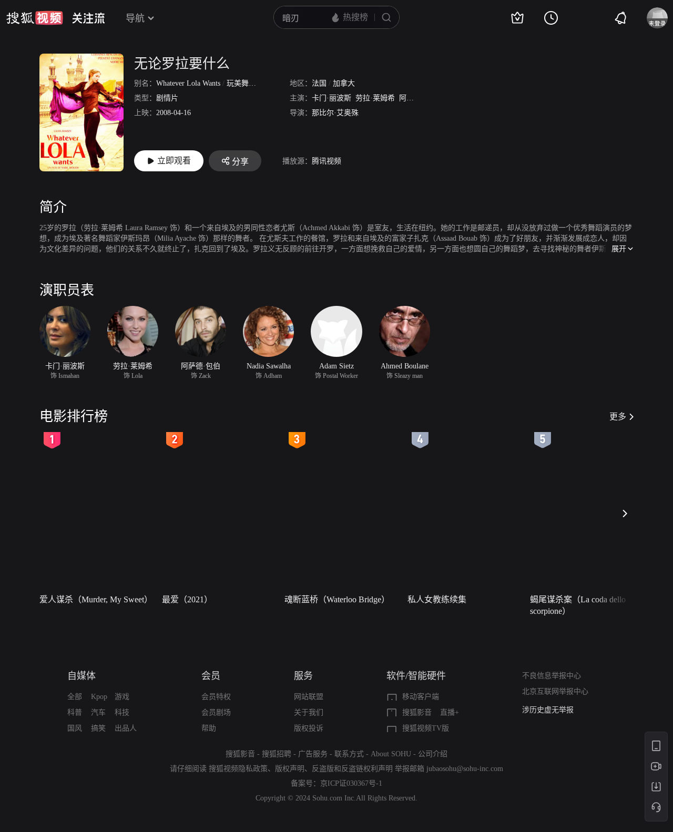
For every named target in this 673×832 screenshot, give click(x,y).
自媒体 (81, 676)
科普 (74, 712)
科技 (122, 712)
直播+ (449, 712)
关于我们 (308, 712)
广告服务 (313, 754)
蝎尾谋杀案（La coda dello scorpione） (578, 605)
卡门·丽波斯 (331, 98)
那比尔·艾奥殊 (335, 113)
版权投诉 (308, 728)
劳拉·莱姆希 (375, 98)
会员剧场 (216, 712)
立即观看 (174, 160)
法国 (319, 83)
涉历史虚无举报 (548, 710)
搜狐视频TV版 (425, 728)
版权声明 (289, 769)
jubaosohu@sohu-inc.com (464, 769)
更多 (617, 416)
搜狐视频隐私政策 (238, 769)
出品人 (126, 728)
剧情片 (167, 98)
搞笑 (98, 728)
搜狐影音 (417, 712)
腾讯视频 (326, 161)
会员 (210, 676)
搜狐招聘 (276, 754)
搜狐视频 (34, 17)
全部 (74, 697)
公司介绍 (432, 754)
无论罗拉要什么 (182, 63)
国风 (74, 728)
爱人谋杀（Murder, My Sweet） (95, 599)
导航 (135, 18)
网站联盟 (308, 697)
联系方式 (349, 754)
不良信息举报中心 (551, 676)
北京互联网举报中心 (555, 691)
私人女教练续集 (436, 599)
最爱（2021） (187, 599)
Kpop (99, 697)
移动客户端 (420, 697)
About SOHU (391, 754)
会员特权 (216, 697)
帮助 (208, 728)
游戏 (122, 697)
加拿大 (344, 83)
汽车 (98, 712)
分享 (240, 161)
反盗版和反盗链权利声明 (352, 769)
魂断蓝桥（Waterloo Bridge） (337, 599)
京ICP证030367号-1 (351, 783)
